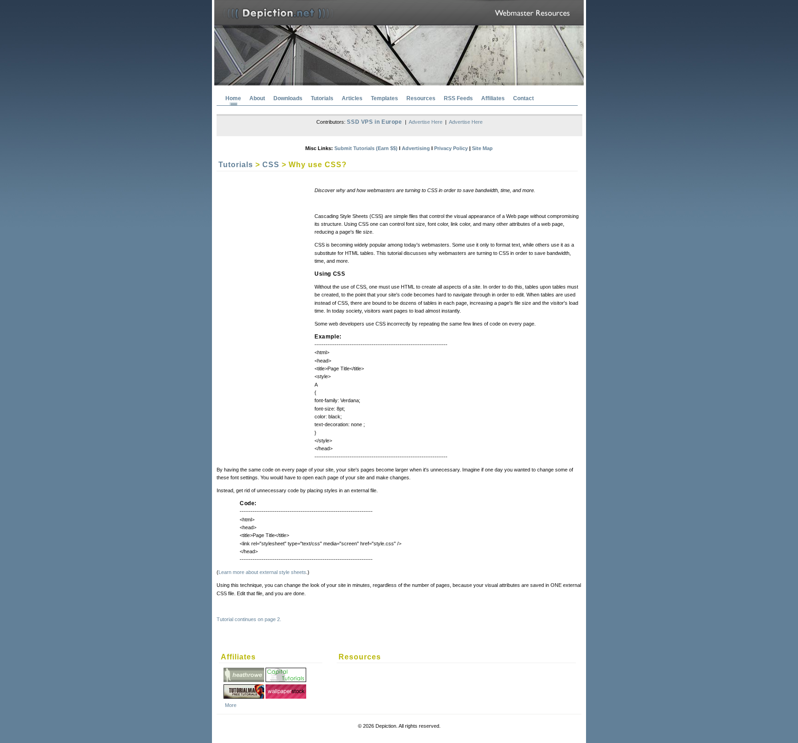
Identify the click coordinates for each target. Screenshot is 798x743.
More (230, 705)
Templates (384, 98)
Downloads (287, 98)
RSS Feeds (458, 98)
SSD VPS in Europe (374, 122)
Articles (352, 98)
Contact (523, 98)
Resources (420, 98)
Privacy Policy (451, 148)
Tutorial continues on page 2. (249, 619)
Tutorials (322, 98)
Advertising (416, 148)
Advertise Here (425, 122)
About (257, 98)
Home (233, 98)
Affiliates (493, 98)
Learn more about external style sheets (262, 572)
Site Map (482, 148)
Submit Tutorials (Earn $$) (366, 148)
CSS (270, 165)
